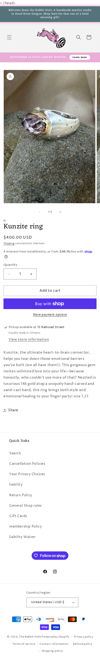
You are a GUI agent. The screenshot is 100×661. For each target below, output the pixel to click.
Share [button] (13, 410)
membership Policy (25, 526)
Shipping (9, 243)
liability (16, 484)
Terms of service (23, 644)
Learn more (80, 57)
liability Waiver (22, 537)
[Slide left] (40, 212)
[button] (9, 37)
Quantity (10, 265)
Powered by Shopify (55, 637)
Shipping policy (52, 651)
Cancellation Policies (27, 464)
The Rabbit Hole (30, 637)
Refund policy (82, 644)
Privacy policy (83, 637)
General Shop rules (25, 505)
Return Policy (20, 495)
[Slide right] (60, 212)
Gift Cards (18, 516)
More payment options (50, 315)
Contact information (54, 644)
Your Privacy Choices (27, 474)
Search (15, 453)
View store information (29, 339)
